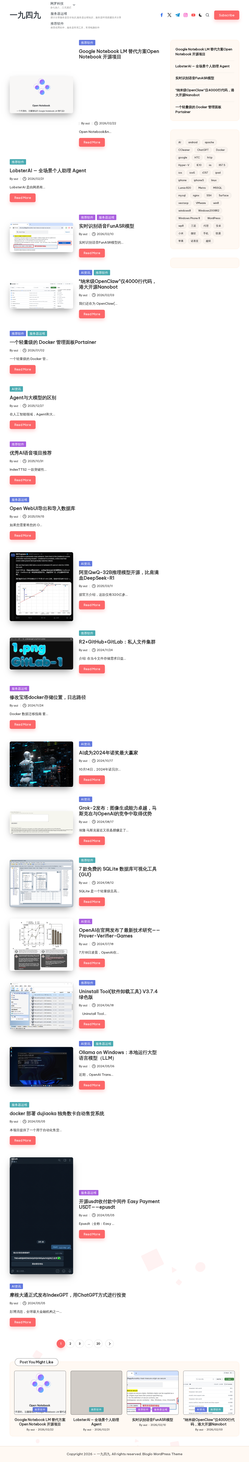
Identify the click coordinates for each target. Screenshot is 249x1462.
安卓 (218, 225)
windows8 (184, 210)
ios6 (192, 172)
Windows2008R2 (208, 210)
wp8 (181, 225)
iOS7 (205, 172)
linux (214, 180)
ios (180, 172)
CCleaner (184, 149)
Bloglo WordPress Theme (162, 1454)
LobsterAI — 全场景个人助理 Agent (48, 170)
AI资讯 (85, 273)
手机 (205, 233)
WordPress (213, 218)
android (192, 142)
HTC (197, 157)
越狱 (208, 240)
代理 (206, 225)
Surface (224, 195)
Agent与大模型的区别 (33, 397)
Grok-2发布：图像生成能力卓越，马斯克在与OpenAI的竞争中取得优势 (118, 810)
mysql (182, 195)
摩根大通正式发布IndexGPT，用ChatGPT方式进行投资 (68, 1295)
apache (209, 142)
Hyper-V (183, 165)
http (209, 157)
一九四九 (25, 15)
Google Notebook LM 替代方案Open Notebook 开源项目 (119, 54)
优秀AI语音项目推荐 (31, 453)
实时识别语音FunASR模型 (106, 226)
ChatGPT (203, 149)
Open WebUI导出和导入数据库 (42, 508)
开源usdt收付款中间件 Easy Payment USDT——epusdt (119, 1204)
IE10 (199, 165)
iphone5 (199, 180)
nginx (196, 195)
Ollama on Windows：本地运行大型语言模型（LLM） (118, 1055)
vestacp (183, 202)
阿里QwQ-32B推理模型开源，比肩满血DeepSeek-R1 (119, 575)
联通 (218, 233)
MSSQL (217, 187)
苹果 (180, 240)
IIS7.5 (222, 165)
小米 (180, 233)
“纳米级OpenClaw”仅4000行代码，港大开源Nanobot (118, 284)
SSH (209, 195)
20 (98, 1343)
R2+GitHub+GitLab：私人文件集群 (117, 642)
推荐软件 (87, 43)
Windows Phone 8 (189, 218)
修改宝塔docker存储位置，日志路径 (48, 697)
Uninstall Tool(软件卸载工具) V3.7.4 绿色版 (118, 994)
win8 (216, 202)
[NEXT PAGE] (109, 1343)
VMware (201, 202)
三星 (193, 225)
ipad (218, 172)
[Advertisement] (120, 92)
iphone (182, 180)
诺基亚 (194, 240)
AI (179, 142)
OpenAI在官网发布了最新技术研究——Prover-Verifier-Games (119, 933)
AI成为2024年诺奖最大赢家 (108, 753)
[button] (226, 15)
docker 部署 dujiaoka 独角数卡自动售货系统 (57, 1113)
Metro (202, 187)
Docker (220, 149)
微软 (193, 233)
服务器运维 (106, 217)
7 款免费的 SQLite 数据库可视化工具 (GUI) (118, 871)
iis (210, 165)
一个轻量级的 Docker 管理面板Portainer (53, 342)
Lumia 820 (184, 187)
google (182, 157)
